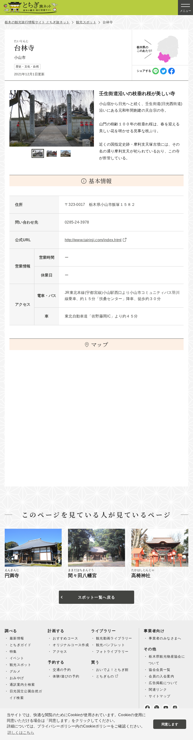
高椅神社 (141, 575)
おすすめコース (65, 638)
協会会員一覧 (159, 670)
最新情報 (17, 638)
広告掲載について (163, 683)
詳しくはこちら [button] (21, 733)
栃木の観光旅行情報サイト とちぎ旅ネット (37, 22)
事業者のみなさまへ (165, 638)
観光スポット (86, 22)
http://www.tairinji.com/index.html (93, 240)
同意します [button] (169, 724)
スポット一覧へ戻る (96, 597)
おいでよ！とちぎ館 (112, 670)
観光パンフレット (110, 645)
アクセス (60, 651)
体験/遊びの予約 (66, 676)
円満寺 (12, 575)
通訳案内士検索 (22, 684)
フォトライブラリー (112, 651)
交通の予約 (62, 670)
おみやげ (17, 678)
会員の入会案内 (161, 676)
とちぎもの (105, 676)
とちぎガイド (20, 645)
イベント (17, 658)
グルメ (15, 671)
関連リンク (158, 689)
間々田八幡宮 (82, 575)
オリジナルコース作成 (71, 645)
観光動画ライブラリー (114, 638)
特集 (13, 651)
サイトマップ (159, 696)
